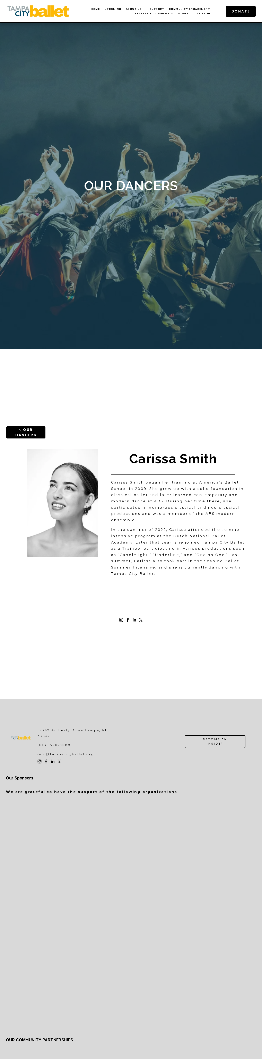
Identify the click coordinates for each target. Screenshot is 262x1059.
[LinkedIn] (134, 620)
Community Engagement (189, 9)
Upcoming (113, 9)
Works (183, 13)
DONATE (241, 11)
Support (157, 9)
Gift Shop (201, 13)
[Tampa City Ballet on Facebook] (128, 620)
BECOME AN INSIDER (215, 741)
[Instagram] (121, 620)
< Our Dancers (25, 432)
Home (95, 9)
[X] (141, 620)
